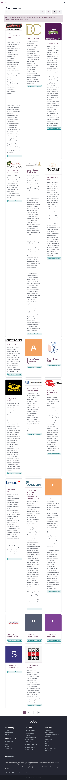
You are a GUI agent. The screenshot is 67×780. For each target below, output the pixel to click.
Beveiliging (48, 750)
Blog (46, 743)
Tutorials (7, 730)
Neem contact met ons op (52, 734)
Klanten (47, 745)
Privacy (53, 748)
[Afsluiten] (61, 17)
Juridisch (47, 748)
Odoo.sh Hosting (30, 730)
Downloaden (9, 741)
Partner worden (29, 749)
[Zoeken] (42, 12)
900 (39, 712)
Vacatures (47, 736)
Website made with (31, 777)
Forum (7, 734)
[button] (64, 2)
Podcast (47, 741)
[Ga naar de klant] (13, 27)
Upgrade (27, 735)
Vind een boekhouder (31, 744)
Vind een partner (30, 747)
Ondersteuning (29, 733)
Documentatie (9, 732)
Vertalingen (8, 748)
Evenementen (48, 739)
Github (7, 744)
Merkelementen (49, 732)
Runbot (7, 746)
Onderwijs (28, 741)
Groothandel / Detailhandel (14, 156)
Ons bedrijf (48, 730)
